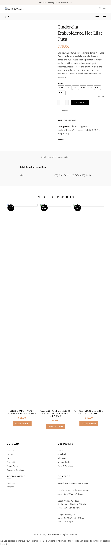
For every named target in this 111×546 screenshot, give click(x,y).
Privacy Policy (12, 466)
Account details (63, 462)
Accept (3, 544)
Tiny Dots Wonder (50, 534)
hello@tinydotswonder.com (75, 483)
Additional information (55, 157)
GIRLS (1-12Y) (91, 130)
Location (10, 454)
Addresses (62, 458)
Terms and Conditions (15, 470)
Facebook (10, 482)
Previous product (97, 16)
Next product (104, 16)
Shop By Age (64, 133)
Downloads (62, 454)
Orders (60, 450)
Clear (102, 96)
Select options (22, 424)
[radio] (61, 88)
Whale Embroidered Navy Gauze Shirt (89, 412)
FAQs (9, 458)
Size (60, 83)
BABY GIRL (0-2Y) (66, 130)
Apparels (84, 126)
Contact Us (11, 462)
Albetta (74, 126)
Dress (80, 130)
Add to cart (80, 102)
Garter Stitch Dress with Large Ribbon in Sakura (55, 413)
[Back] (7, 16)
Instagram (10, 486)
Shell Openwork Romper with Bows (22, 412)
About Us (10, 450)
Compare (64, 110)
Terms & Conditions (65, 466)
